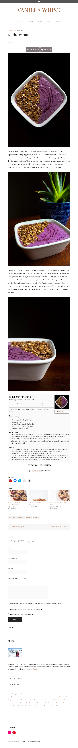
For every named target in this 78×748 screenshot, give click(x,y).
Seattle (15, 706)
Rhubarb (58, 703)
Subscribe (14, 684)
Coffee (59, 697)
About (48, 22)
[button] (39, 100)
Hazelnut (53, 700)
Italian (66, 700)
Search (10, 627)
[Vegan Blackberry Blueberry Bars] (60, 495)
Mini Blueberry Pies (18, 527)
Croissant (17, 700)
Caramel (29, 697)
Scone (10, 706)
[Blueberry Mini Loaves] (38, 495)
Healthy (28, 518)
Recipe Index (28, 22)
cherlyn (12, 42)
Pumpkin (51, 703)
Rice (64, 703)
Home (19, 22)
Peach (28, 703)
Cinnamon (45, 697)
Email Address (13, 558)
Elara (9, 741)
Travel (40, 22)
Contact (57, 22)
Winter (58, 706)
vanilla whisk (39, 10)
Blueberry (12, 518)
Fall (31, 700)
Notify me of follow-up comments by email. (27, 610)
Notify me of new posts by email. (23, 614)
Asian (21, 694)
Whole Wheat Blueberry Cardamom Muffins (15, 503)
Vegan (53, 706)
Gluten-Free (44, 700)
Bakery (27, 694)
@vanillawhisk (36, 471)
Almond (10, 694)
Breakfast (11, 30)
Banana (33, 694)
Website (10, 568)
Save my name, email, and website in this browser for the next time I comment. (35, 603)
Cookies (65, 697)
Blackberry (46, 694)
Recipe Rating (12, 579)
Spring (31, 706)
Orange (16, 703)
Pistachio (44, 703)
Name (10, 548)
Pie (38, 703)
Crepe (10, 700)
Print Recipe (47, 49)
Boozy (61, 694)
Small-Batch (23, 706)
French (36, 700)
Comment (11, 584)
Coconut (52, 697)
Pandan (22, 703)
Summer (36, 518)
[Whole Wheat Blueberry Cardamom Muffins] (17, 495)
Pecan (34, 703)
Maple (10, 703)
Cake (15, 697)
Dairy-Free (20, 518)
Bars (39, 694)
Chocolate (37, 697)
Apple (16, 694)
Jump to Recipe (34, 49)
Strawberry (38, 706)
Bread (10, 697)
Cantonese (21, 697)
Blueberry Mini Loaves (35, 502)
